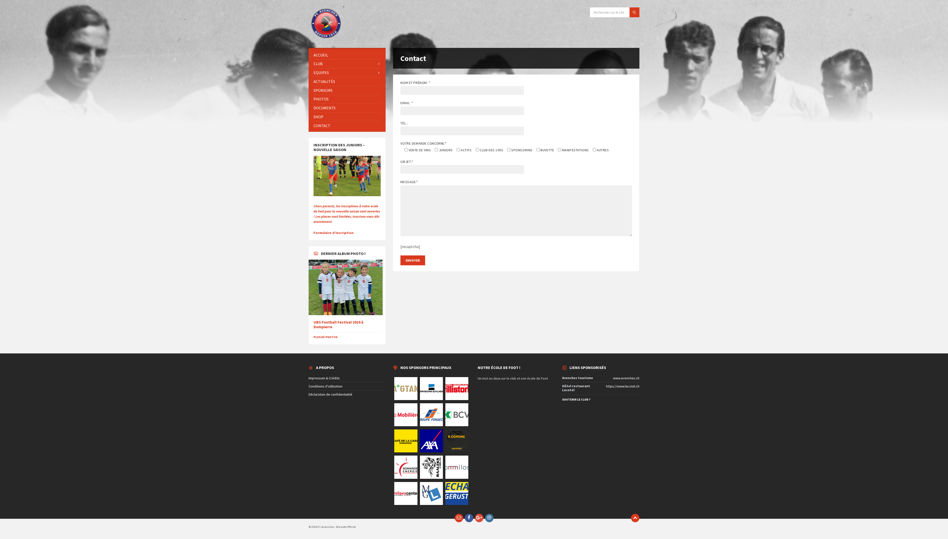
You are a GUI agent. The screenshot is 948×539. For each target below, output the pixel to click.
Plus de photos (325, 337)
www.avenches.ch (626, 378)
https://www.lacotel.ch (622, 386)
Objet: (406, 161)
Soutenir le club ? (576, 399)
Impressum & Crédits (324, 378)
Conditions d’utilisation (325, 386)
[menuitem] (347, 55)
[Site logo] (326, 38)
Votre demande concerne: (423, 143)
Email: (406, 103)
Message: (409, 182)
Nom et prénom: (415, 82)
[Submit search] (634, 12)
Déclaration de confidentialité (330, 394)
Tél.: (404, 123)
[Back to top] (635, 518)
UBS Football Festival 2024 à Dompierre (338, 324)
